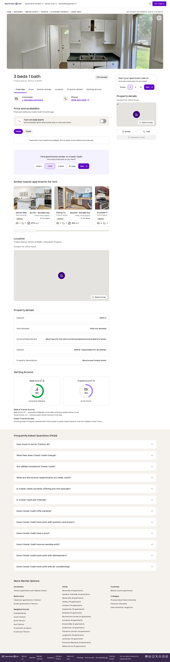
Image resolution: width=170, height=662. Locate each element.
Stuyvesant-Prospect (60, 12)
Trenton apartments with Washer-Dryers (30, 591)
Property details (75, 89)
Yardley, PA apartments (71, 602)
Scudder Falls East (106, 212)
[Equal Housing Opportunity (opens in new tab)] (146, 656)
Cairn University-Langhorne (122, 607)
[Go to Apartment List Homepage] (13, 3)
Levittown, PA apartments (72, 639)
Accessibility (102, 658)
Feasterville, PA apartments (73, 609)
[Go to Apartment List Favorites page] (150, 3)
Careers (32, 658)
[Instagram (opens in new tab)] (163, 656)
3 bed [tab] (28, 131)
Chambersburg (20, 613)
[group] (32, 198)
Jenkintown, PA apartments (73, 628)
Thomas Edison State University (123, 600)
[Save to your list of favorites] (159, 18)
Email (127, 132)
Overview (20, 89)
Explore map (100, 297)
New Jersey (18, 12)
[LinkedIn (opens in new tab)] (149, 656)
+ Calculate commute (32, 100)
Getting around (94, 89)
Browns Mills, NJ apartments (73, 624)
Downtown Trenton (22, 632)
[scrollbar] (61, 230)
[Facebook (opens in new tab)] (153, 656)
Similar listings (44, 89)
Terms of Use (70, 657)
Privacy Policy (59, 657)
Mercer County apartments (122, 591)
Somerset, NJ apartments (72, 620)
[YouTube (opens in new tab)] (160, 656)
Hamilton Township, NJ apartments (76, 594)
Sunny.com (89, 658)
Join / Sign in (159, 4)
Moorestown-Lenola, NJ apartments (76, 617)
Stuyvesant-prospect (22, 628)
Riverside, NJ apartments (72, 613)
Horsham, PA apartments (72, 605)
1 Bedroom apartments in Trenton (27, 600)
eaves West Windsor (26, 212)
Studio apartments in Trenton (26, 604)
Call (148, 132)
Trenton (44, 12)
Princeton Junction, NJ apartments (76, 631)
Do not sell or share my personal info (129, 657)
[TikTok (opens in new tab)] (166, 656)
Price (31, 89)
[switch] (61, 121)
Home (9, 12)
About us (24, 657)
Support (50, 658)
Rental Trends (41, 657)
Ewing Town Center (66, 212)
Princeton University (119, 604)
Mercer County (31, 12)
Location (59, 89)
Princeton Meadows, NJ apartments (76, 642)
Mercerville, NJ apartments (72, 598)
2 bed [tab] (18, 131)
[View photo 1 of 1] (85, 41)
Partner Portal (114, 657)
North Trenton (19, 621)
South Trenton (20, 617)
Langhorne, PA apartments (73, 635)
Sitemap (80, 658)
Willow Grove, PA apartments (74, 646)
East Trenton (19, 624)
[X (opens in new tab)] (156, 656)
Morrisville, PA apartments (72, 591)
